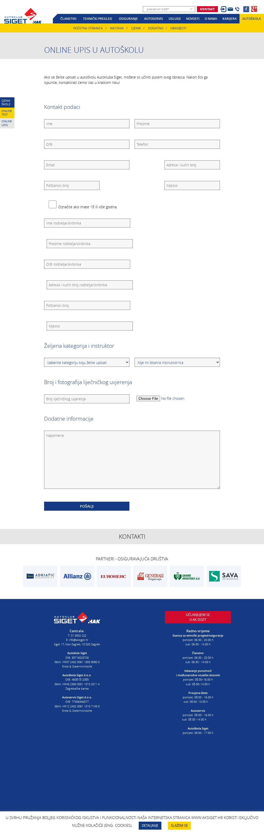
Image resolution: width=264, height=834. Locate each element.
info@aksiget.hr (78, 640)
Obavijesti (178, 28)
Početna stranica (88, 28)
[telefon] (237, 9)
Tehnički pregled (97, 18)
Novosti (193, 18)
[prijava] (223, 9)
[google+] (254, 9)
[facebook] (246, 9)
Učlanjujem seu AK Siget (198, 617)
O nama (211, 18)
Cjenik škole (6, 102)
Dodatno (155, 28)
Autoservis (153, 18)
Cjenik (136, 28)
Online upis (7, 123)
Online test (7, 113)
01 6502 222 (78, 635)
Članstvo (68, 18)
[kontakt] (230, 9)
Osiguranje (128, 18)
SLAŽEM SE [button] (179, 825)
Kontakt (207, 9)
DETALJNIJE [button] (150, 825)
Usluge (175, 18)
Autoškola (251, 18)
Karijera (229, 18)
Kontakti (132, 537)
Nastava (117, 28)
